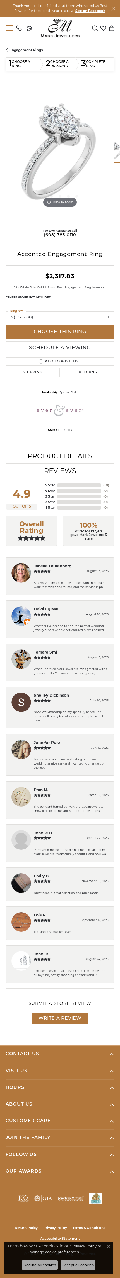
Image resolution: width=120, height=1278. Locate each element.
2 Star (50, 502)
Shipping (32, 372)
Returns (88, 372)
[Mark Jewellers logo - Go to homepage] (60, 28)
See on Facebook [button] (90, 11)
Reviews (60, 471)
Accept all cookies (78, 1265)
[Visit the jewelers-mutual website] (70, 1198)
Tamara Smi (45, 652)
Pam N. (41, 790)
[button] (95, 28)
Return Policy (26, 1228)
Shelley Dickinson (51, 695)
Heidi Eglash (46, 609)
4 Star (50, 491)
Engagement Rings (26, 50)
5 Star (50, 485)
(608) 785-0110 (60, 235)
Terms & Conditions (89, 1228)
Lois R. (40, 915)
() (106, 485)
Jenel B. (41, 954)
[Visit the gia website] (43, 1198)
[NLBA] (95, 1198)
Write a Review (60, 1018)
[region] (60, 154)
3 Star (50, 496)
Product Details (60, 456)
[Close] (113, 8)
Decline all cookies (39, 1265)
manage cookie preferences (54, 1252)
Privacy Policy (55, 1228)
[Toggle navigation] (8, 28)
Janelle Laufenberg (53, 566)
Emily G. (42, 876)
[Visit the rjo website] (23, 1198)
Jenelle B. (43, 833)
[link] (20, 28)
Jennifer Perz (47, 742)
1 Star (50, 507)
